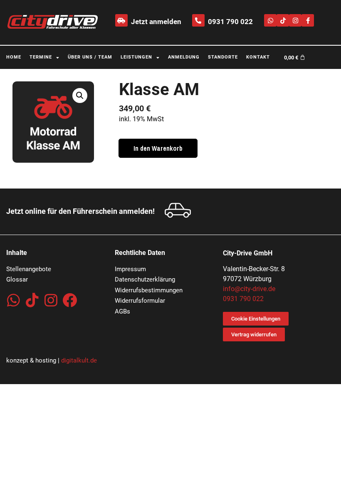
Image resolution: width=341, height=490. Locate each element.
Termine (41, 57)
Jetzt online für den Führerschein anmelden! (80, 211)
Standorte (223, 57)
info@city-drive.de (249, 289)
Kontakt (258, 57)
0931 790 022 (230, 21)
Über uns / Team (90, 57)
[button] (79, 95)
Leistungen (136, 57)
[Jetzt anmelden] (121, 20)
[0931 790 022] (198, 20)
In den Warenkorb (158, 148)
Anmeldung (184, 57)
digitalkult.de (79, 360)
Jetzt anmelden (156, 21)
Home (13, 57)
